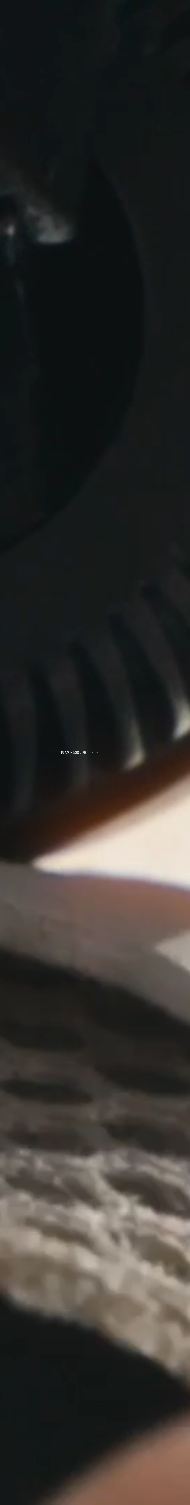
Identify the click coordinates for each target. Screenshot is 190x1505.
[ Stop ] (95, 752)
